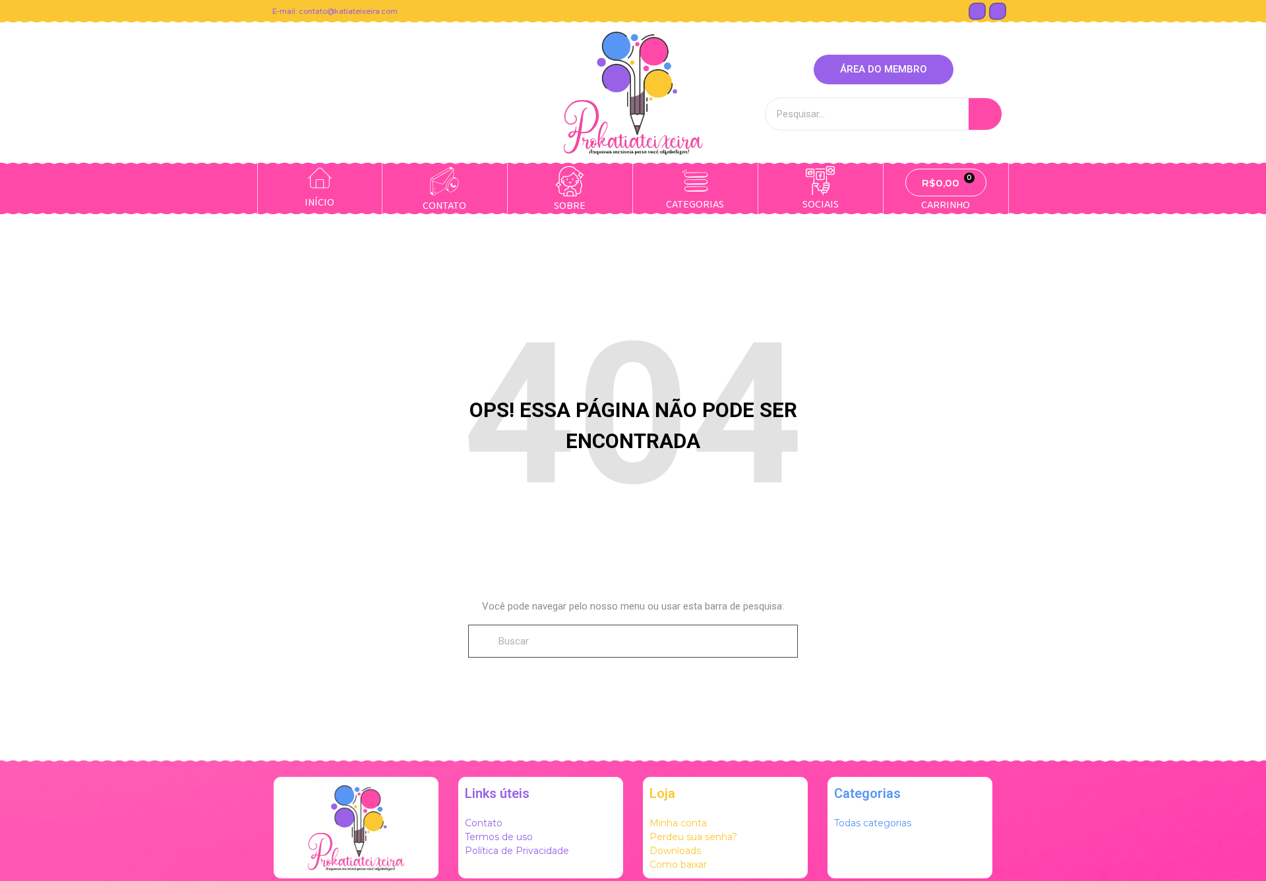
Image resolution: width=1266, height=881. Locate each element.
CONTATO (444, 206)
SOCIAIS (820, 204)
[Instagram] (997, 11)
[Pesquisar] (985, 114)
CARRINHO (945, 205)
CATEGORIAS (695, 204)
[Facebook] (977, 11)
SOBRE (570, 206)
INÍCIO (319, 202)
